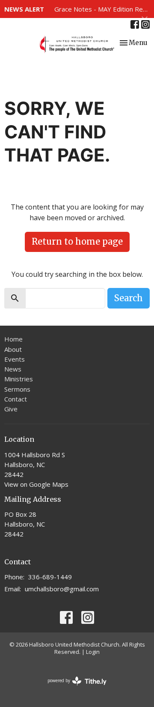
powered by (72, 687)
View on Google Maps (36, 484)
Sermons (17, 389)
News (12, 369)
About (13, 349)
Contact (15, 399)
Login (93, 652)
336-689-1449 (50, 576)
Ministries (18, 378)
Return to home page (77, 241)
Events (14, 359)
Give (11, 408)
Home (13, 339)
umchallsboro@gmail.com (62, 588)
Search (128, 298)
